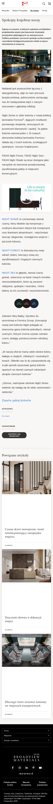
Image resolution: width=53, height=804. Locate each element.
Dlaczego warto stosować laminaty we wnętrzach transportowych (25, 690)
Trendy (43, 10)
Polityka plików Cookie (10, 770)
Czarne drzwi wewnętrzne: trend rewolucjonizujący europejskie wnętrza (24, 519)
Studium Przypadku (19, 10)
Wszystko (5, 10)
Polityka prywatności (42, 770)
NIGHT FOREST (10, 245)
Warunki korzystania (26, 770)
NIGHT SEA (8, 263)
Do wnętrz (34, 10)
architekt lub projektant (14, 421)
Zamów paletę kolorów (16, 387)
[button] (49, 3)
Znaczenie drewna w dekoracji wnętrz (23, 606)
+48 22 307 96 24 (25, 760)
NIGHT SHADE (10, 214)
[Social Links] (12, 754)
